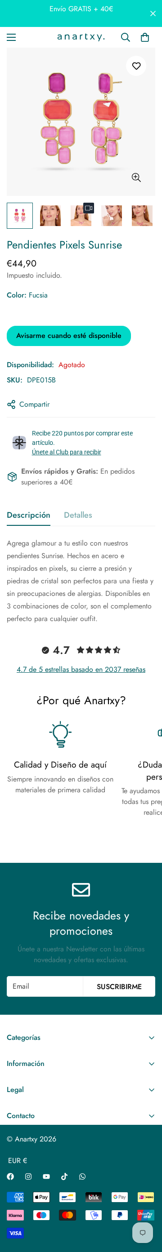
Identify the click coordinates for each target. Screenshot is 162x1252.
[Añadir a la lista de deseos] (136, 66)
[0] (145, 37)
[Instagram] (28, 1176)
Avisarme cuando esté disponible (69, 335)
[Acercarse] (136, 178)
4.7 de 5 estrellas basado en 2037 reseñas (81, 669)
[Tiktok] (64, 1176)
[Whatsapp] (82, 1176)
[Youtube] (46, 1176)
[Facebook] (10, 1176)
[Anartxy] (81, 37)
